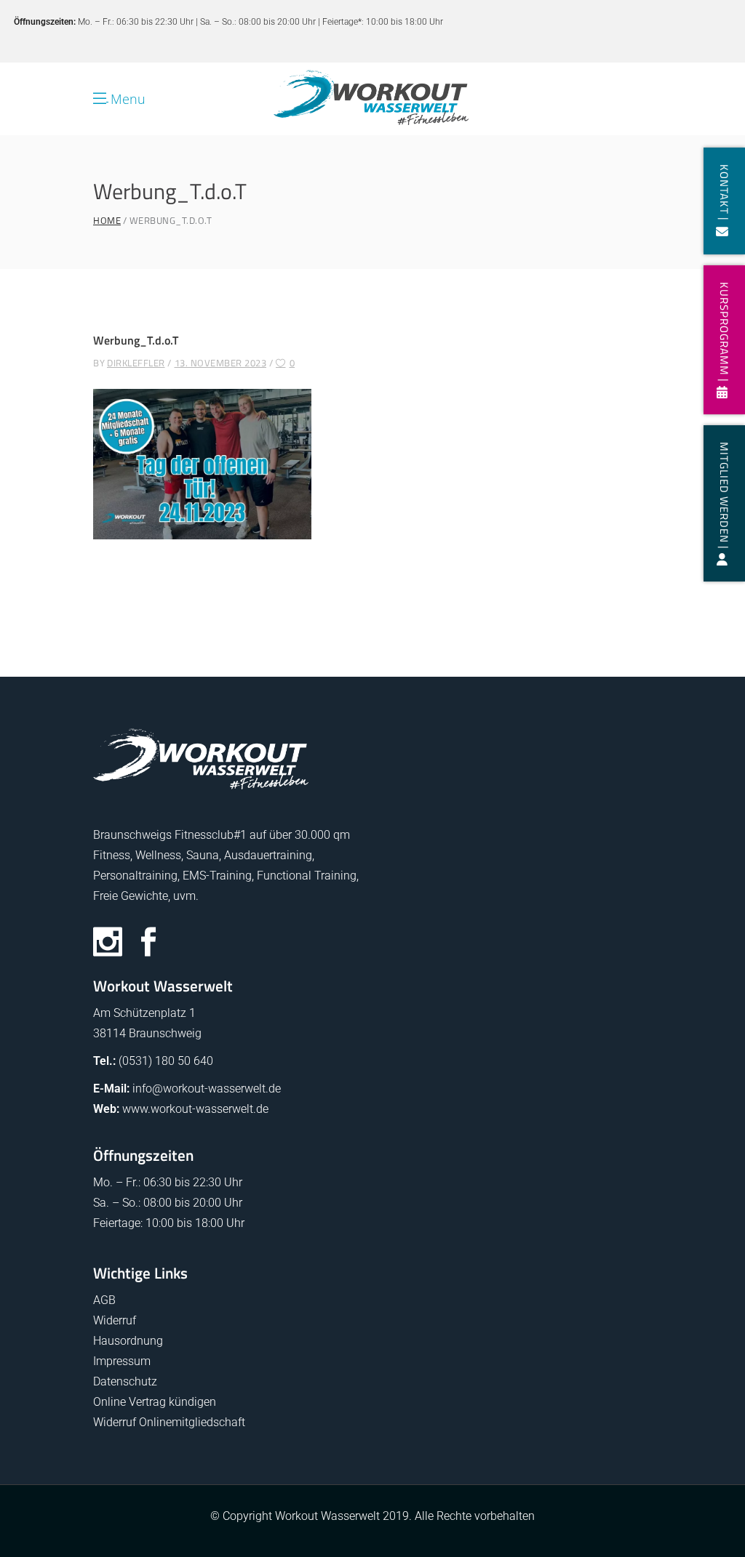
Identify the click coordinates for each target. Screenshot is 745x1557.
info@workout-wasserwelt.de (206, 1088)
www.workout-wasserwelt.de (195, 1109)
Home (107, 220)
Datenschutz (125, 1381)
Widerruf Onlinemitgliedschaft (169, 1422)
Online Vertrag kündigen (154, 1402)
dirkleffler (136, 362)
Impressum (122, 1361)
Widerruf (114, 1320)
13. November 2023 (221, 362)
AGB (104, 1300)
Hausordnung (128, 1341)
